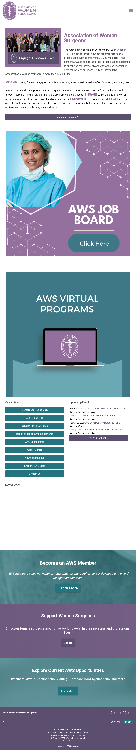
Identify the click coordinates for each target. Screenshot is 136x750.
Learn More (68, 691)
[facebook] (113, 712)
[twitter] (117, 712)
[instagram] (127, 712)
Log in (128, 722)
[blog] (131, 712)
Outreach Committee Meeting (100, 415)
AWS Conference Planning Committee (105, 408)
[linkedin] (122, 712)
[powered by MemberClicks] (68, 746)
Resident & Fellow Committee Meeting (103, 429)
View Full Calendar (98, 437)
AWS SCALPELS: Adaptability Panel (102, 422)
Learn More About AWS (68, 117)
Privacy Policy (68, 741)
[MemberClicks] (19, 10)
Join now (115, 722)
